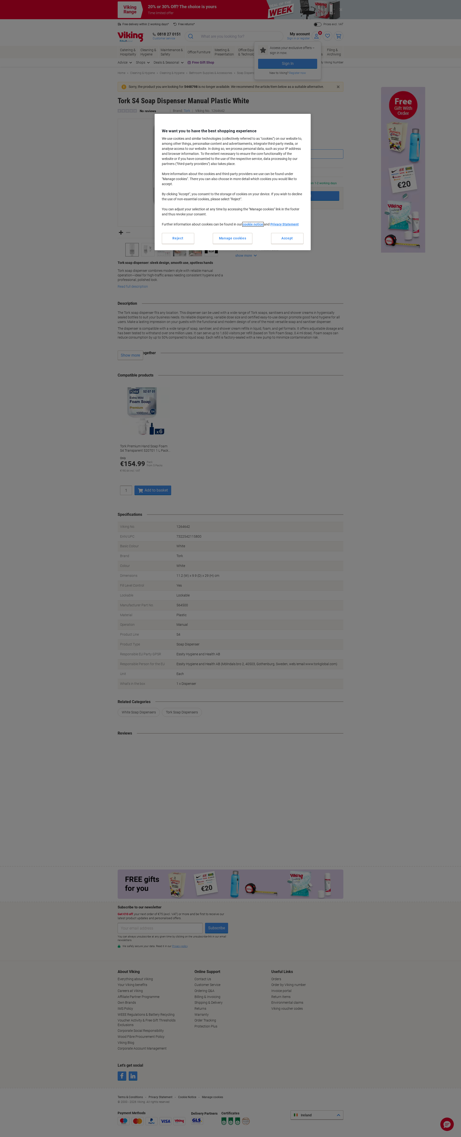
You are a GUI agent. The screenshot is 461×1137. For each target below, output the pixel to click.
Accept (287, 238)
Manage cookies (232, 238)
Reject (177, 238)
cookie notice (253, 224)
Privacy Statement (284, 224)
